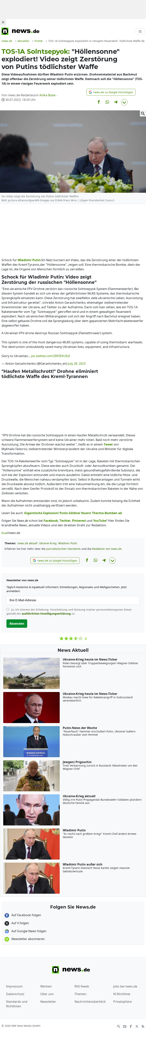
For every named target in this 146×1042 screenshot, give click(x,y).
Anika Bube (47, 95)
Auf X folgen (20, 923)
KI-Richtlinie (121, 994)
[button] (111, 92)
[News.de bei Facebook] (130, 1026)
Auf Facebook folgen (26, 915)
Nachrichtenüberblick (90, 1001)
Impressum (14, 986)
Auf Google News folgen (28, 931)
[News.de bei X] (136, 1026)
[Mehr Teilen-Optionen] (124, 102)
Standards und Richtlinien (16, 1003)
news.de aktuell (27, 543)
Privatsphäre (122, 1001)
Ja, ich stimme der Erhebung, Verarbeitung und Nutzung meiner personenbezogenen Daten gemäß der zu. (69, 611)
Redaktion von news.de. (107, 549)
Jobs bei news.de (125, 986)
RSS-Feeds (82, 986)
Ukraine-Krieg (48, 543)
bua (4, 533)
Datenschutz (15, 994)
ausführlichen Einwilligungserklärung (46, 613)
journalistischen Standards (63, 549)
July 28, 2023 (77, 363)
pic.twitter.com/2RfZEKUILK (50, 356)
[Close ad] (3, 22)
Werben (46, 986)
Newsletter (48, 1001)
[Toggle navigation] (140, 31)
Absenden (16, 623)
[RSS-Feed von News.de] (142, 1026)
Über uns (47, 994)
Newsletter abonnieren (28, 939)
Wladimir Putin (67, 543)
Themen (80, 994)
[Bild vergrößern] (143, 113)
